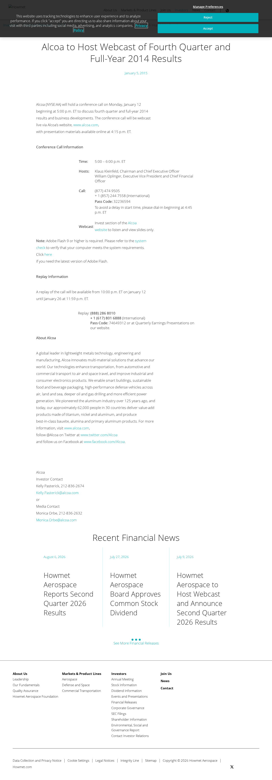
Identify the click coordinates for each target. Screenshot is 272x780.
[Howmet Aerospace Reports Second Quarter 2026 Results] (69, 587)
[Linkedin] (247, 767)
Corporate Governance (127, 708)
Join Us (166, 674)
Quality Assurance (25, 691)
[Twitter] (232, 767)
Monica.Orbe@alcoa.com (56, 519)
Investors (118, 674)
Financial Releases (124, 702)
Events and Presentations (129, 696)
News (165, 681)
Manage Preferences (208, 7)
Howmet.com (22, 767)
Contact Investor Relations (130, 736)
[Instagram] (255, 767)
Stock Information (124, 685)
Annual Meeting (122, 679)
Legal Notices (104, 760)
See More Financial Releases (136, 643)
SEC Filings (118, 713)
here (48, 254)
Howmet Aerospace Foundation (35, 696)
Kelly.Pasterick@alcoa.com (57, 492)
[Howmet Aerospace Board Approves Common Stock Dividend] (136, 587)
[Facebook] (240, 767)
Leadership (21, 679)
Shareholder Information (129, 719)
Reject (208, 17)
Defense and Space (76, 685)
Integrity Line (129, 760)
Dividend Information (126, 691)
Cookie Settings (78, 760)
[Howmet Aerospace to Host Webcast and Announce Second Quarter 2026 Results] (202, 587)
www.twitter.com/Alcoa (99, 434)
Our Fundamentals (26, 685)
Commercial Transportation (81, 691)
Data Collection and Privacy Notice (37, 760)
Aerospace (69, 679)
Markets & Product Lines (81, 674)
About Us (20, 674)
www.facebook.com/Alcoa (104, 441)
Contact (167, 688)
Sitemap (151, 760)
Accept (208, 28)
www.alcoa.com (85, 124)
